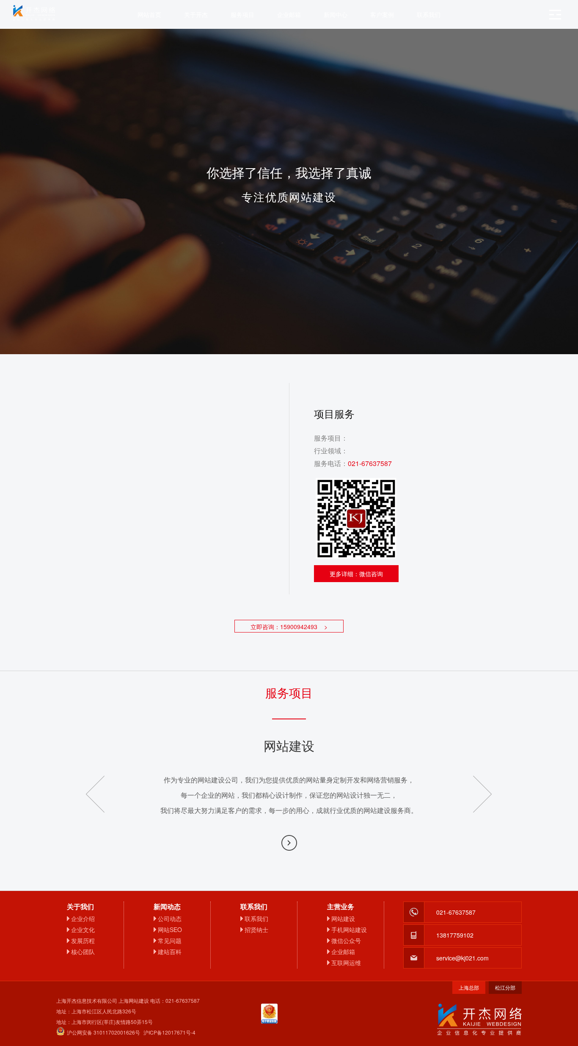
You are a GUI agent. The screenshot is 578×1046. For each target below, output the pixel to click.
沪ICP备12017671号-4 (169, 1032)
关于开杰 (196, 14)
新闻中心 (335, 14)
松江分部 (505, 987)
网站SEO (170, 929)
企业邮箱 (289, 14)
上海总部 (469, 987)
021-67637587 (370, 463)
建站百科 (170, 951)
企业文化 (83, 929)
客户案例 (382, 14)
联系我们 (428, 14)
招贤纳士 (256, 929)
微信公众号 (346, 940)
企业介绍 (83, 918)
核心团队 (83, 951)
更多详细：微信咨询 (356, 573)
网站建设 (343, 918)
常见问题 (170, 940)
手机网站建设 (349, 929)
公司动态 (170, 918)
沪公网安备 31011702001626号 (103, 1032)
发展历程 (83, 940)
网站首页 (149, 14)
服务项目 (242, 14)
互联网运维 (346, 962)
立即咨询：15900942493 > (289, 626)
